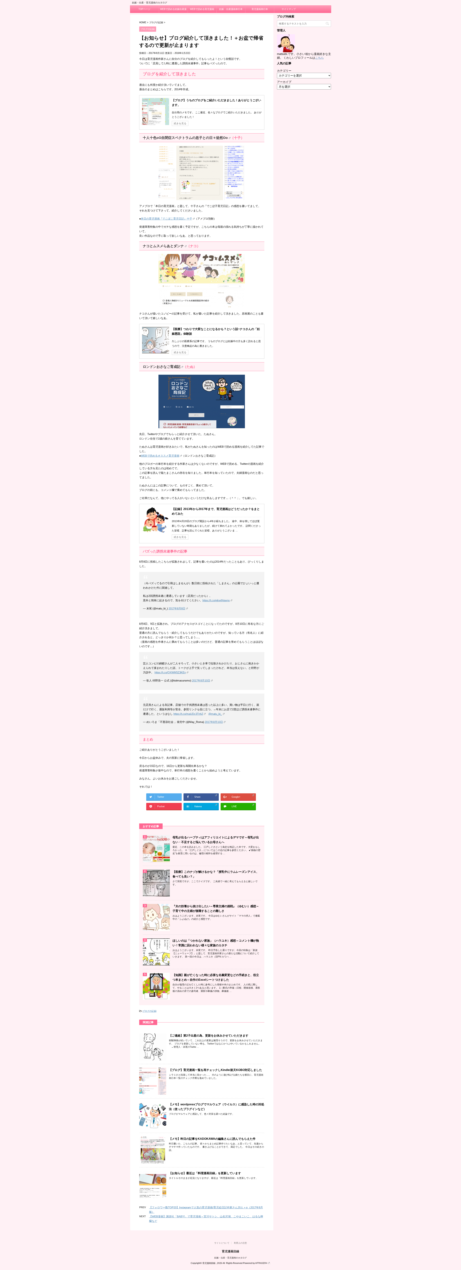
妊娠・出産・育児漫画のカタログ (230, 1257)
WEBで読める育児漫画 (202, 9)
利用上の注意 (240, 1243)
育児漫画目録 (230, 1251)
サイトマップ (289, 9)
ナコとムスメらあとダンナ (163, 246)
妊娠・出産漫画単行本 (231, 9)
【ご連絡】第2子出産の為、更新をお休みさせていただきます (208, 1035)
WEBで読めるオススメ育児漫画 (160, 455)
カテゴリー (284, 70)
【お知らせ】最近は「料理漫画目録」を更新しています (205, 1173)
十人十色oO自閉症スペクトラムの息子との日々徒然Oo (185, 138)
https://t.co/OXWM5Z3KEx (170, 672)
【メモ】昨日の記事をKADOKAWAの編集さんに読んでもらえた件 (212, 1138)
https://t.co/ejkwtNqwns (216, 600)
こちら (319, 57)
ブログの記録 (149, 1011)
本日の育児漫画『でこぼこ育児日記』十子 (166, 218)
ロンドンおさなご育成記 (161, 367)
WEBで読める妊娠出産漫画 (173, 10)
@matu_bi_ (215, 713)
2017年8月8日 (177, 608)
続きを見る (180, 123)
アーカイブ (284, 81)
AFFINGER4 (261, 1263)
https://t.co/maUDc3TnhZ (188, 713)
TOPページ (144, 9)
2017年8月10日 (201, 680)
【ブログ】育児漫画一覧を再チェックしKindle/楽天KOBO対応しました (215, 1069)
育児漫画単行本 (260, 9)
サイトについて (221, 1243)
